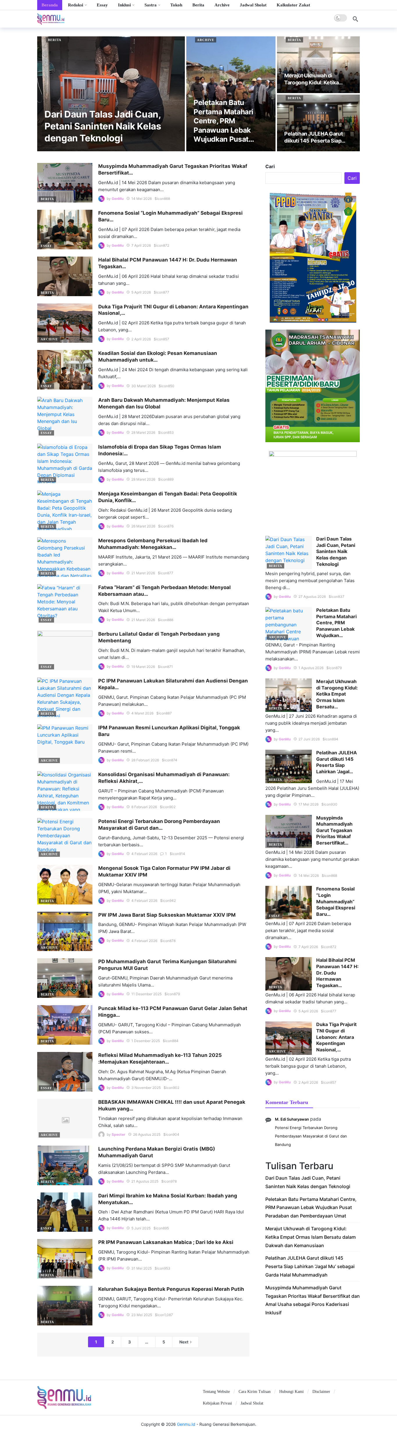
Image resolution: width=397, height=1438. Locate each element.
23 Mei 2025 (141, 1315)
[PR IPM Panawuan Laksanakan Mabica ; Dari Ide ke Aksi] (64, 1259)
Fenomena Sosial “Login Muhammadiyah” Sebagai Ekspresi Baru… (335, 901)
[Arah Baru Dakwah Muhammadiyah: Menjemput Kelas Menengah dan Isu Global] (64, 416)
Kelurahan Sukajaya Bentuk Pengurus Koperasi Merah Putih (171, 1289)
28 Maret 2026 (143, 432)
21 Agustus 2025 (144, 1181)
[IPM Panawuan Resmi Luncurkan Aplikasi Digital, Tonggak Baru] (64, 744)
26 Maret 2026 (143, 526)
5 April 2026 (141, 292)
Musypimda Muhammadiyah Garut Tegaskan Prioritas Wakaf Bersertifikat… (334, 830)
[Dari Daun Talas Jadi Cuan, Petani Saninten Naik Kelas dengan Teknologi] (111, 93)
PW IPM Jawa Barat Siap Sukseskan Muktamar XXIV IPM (167, 915)
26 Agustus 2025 (146, 1134)
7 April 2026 (141, 245)
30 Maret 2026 (143, 386)
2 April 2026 (141, 339)
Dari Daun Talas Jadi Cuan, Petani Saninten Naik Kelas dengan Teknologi (335, 551)
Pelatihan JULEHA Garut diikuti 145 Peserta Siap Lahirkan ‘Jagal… (336, 762)
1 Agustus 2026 (310, 668)
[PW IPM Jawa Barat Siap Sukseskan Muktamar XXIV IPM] (64, 931)
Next (183, 1341)
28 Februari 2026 (145, 760)
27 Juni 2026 (309, 739)
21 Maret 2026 (143, 573)
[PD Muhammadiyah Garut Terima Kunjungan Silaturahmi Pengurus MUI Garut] (64, 978)
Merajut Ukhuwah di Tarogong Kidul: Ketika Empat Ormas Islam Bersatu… (337, 693)
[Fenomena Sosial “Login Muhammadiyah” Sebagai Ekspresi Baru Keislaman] (64, 229)
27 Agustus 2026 (312, 596)
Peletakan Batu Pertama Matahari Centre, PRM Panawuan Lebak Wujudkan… (336, 622)
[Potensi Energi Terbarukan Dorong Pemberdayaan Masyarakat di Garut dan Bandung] (64, 838)
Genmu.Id (186, 1424)
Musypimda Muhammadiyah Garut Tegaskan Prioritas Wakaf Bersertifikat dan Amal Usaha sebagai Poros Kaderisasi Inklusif (312, 1300)
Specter (118, 1134)
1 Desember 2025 (145, 1041)
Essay (46, 246)
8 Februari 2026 (144, 807)
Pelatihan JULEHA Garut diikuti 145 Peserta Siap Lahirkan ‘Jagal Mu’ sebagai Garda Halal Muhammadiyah (310, 1266)
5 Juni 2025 (141, 1228)
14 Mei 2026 (141, 198)
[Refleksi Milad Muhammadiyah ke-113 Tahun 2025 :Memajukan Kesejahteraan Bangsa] (64, 1072)
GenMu (118, 198)
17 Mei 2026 (308, 804)
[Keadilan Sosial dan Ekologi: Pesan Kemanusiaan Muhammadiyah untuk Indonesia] (64, 370)
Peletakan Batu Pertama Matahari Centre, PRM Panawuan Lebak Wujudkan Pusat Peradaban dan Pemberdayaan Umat (311, 1207)
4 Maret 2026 (142, 713)
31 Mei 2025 (141, 1268)
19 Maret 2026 (143, 666)
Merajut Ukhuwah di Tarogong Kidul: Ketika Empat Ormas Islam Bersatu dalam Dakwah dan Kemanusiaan (310, 1237)
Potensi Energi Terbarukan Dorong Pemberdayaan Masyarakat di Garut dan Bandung (311, 1136)
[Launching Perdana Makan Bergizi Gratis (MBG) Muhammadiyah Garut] (64, 1165)
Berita (54, 40)
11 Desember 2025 (146, 994)
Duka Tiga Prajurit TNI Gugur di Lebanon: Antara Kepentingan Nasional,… (336, 1036)
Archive (205, 40)
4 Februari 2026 (144, 854)
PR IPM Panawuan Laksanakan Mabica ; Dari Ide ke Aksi (165, 1242)
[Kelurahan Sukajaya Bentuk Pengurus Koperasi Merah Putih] (64, 1305)
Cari (270, 166)
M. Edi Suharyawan (292, 1119)
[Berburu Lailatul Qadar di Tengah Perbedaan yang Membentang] (64, 650)
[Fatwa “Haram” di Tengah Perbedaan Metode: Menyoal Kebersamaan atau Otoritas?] (64, 604)
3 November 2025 (146, 1087)
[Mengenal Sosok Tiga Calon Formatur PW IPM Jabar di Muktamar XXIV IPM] (64, 884)
